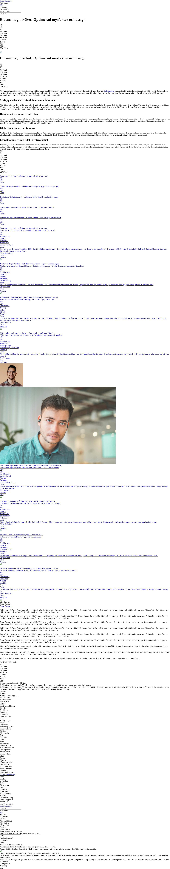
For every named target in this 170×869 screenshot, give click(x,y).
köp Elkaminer (108, 91)
